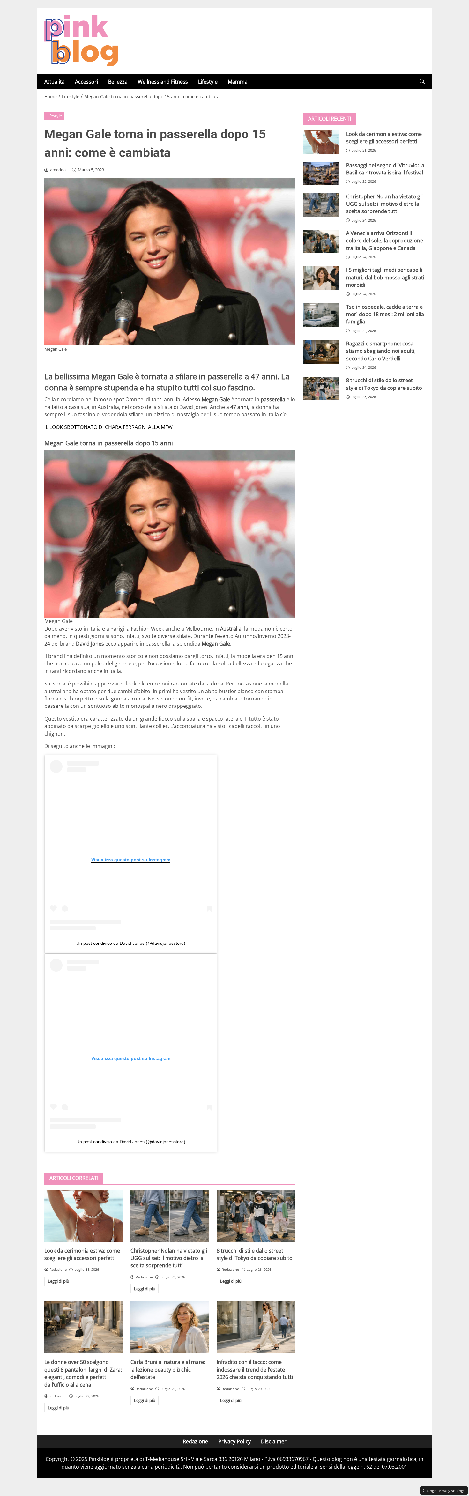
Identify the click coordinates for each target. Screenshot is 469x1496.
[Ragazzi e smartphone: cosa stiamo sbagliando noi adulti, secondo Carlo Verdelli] (321, 351)
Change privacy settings (444, 1490)
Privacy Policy (234, 1441)
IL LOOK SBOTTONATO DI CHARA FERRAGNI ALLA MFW (108, 427)
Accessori (86, 81)
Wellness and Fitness (163, 81)
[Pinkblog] (81, 40)
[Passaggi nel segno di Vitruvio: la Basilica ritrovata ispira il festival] (321, 173)
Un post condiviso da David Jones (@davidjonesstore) (130, 943)
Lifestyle (208, 81)
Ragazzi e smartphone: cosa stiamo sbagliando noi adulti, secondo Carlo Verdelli (381, 351)
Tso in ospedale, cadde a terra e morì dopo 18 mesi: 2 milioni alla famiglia (385, 314)
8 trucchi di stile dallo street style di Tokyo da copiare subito (255, 1254)
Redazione (195, 1441)
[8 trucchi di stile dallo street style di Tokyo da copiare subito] (256, 1216)
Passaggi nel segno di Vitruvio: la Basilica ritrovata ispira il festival (385, 168)
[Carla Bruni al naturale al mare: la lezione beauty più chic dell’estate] (169, 1327)
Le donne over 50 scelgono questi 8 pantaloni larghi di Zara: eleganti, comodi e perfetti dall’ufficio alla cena (83, 1373)
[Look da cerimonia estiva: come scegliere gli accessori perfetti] (83, 1216)
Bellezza (118, 81)
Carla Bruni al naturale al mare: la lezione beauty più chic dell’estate (167, 1370)
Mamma (238, 81)
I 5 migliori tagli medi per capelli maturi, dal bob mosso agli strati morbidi (385, 277)
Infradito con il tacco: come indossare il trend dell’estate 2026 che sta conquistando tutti (255, 1370)
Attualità (54, 81)
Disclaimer (274, 1441)
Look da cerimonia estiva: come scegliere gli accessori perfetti (82, 1254)
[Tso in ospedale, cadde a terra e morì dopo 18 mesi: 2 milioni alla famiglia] (321, 315)
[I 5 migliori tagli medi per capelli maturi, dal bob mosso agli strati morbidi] (321, 278)
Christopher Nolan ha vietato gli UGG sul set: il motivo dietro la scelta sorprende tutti (168, 1258)
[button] (422, 81)
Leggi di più (58, 1281)
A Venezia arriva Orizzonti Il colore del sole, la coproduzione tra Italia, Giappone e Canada (384, 240)
